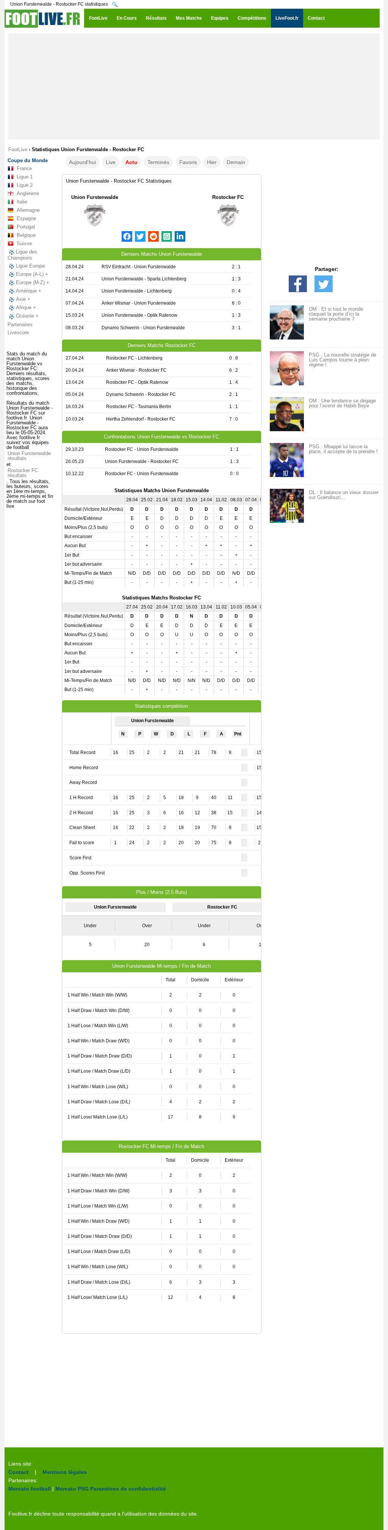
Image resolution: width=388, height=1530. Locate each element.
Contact (18, 1472)
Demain (236, 162)
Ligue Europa (30, 266)
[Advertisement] (194, 86)
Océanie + (27, 316)
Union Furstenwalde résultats (29, 456)
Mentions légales (64, 1472)
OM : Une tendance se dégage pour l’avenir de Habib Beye (342, 403)
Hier (212, 162)
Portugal (26, 227)
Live (111, 162)
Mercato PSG (72, 1489)
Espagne (26, 218)
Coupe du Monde (28, 160)
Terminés (158, 162)
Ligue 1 (25, 177)
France (24, 168)
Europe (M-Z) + (32, 282)
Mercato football (29, 1489)
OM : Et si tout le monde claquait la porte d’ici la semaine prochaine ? (336, 314)
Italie (22, 202)
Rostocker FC (228, 197)
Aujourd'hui (82, 162)
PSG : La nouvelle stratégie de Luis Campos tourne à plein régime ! (342, 360)
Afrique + (26, 307)
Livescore (18, 332)
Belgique (26, 235)
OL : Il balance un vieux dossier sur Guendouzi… (344, 495)
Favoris (188, 162)
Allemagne (28, 210)
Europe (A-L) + (32, 274)
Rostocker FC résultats (23, 473)
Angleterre (28, 193)
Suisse (24, 243)
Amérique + (28, 291)
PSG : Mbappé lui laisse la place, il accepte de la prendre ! (343, 449)
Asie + (23, 299)
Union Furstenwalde (94, 197)
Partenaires (20, 324)
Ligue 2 (25, 185)
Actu (131, 162)
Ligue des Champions (22, 255)
